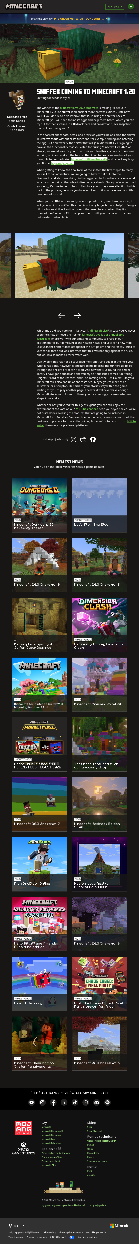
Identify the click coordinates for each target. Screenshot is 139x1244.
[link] (31, 1102)
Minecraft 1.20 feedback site (89, 159)
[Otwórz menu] (131, 6)
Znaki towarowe (15, 1237)
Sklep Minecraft (94, 1131)
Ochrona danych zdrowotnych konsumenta (63, 1232)
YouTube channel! (86, 409)
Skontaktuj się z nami (97, 1161)
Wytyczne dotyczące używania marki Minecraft (63, 1205)
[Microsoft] (119, 1225)
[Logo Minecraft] (24, 7)
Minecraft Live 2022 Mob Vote (79, 108)
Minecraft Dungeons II (52, 1131)
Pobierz (90, 1157)
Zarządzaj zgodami (97, 1205)
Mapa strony (93, 1153)
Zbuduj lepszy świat (51, 1161)
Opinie (90, 1149)
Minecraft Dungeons (51, 1135)
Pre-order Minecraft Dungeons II (79, 18)
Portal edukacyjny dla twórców (56, 1153)
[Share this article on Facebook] (93, 439)
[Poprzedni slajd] (61, 315)
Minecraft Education (51, 1143)
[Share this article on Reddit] (83, 439)
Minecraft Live (99, 330)
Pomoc (90, 1144)
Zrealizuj (91, 1175)
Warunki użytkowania (96, 1232)
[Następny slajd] (77, 315)
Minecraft (46, 1127)
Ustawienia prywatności (86, 1237)
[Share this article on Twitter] (73, 439)
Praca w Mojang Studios (53, 1157)
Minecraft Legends (50, 1139)
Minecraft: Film (49, 1165)
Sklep (89, 1127)
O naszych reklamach (37, 1237)
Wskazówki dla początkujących (101, 1140)
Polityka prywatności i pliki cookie (23, 1232)
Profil (89, 1170)
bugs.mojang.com (62, 163)
